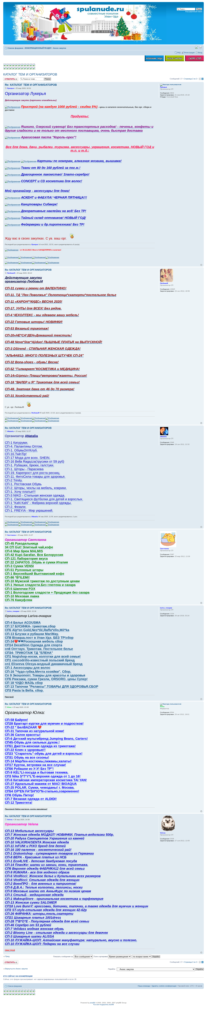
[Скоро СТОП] (195, 61)
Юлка (9, 707)
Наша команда (144, 986)
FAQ (179, 53)
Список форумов (15, 48)
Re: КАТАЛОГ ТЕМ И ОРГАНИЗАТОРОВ (31, 84)
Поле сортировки (101, 956)
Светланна (11, 535)
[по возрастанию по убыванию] (146, 956)
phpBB (92, 1003)
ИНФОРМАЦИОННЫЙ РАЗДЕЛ (38, 48)
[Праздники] (196, 48)
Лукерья (10, 88)
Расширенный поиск (193, 12)
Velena (9, 819)
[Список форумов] (86, 23)
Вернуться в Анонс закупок (16, 969)
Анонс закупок (59, 48)
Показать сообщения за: (63, 956)
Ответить (7, 78)
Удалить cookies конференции (164, 986)
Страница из (190, 79)
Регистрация (189, 53)
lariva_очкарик (13, 611)
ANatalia (10, 431)
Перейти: (111, 969)
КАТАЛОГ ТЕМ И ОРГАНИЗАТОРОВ (30, 74)
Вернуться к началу (201, 265)
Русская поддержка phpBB (103, 1004)
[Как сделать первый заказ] (154, 61)
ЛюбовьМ (11, 273)
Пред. (7, 956)
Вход (200, 53)
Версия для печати (200, 47)
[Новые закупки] (174, 61)
